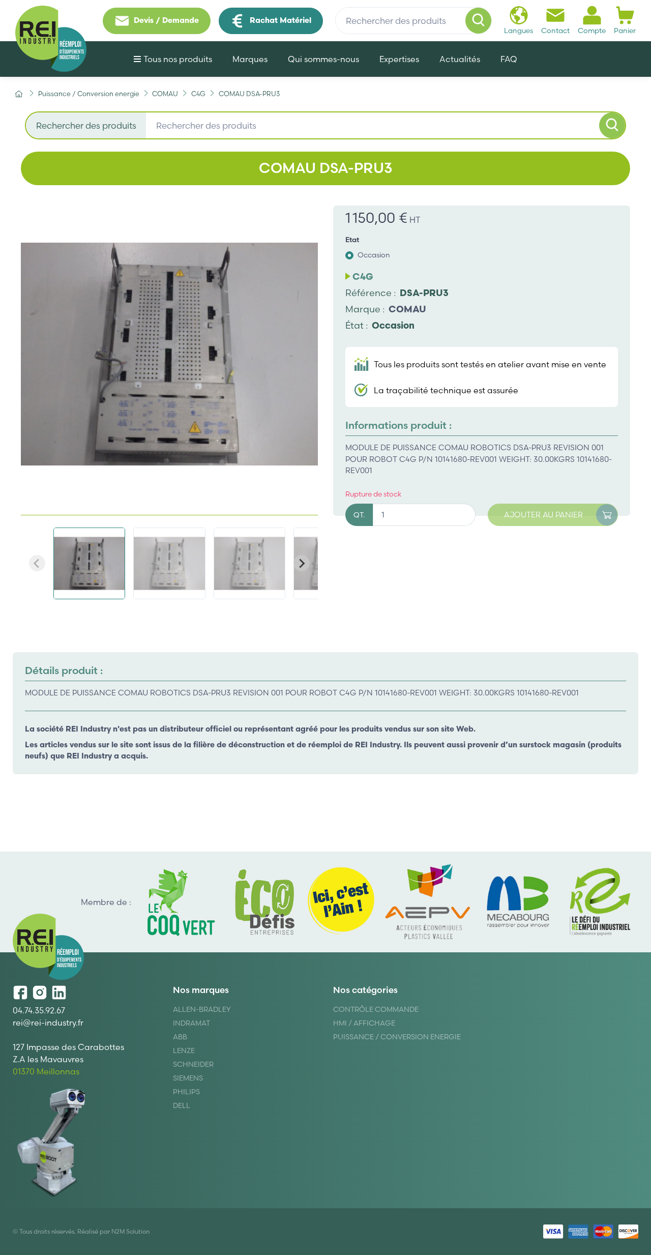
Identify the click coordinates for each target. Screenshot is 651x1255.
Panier (625, 30)
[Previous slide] (37, 563)
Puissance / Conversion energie (397, 1036)
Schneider (193, 1064)
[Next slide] (301, 563)
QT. (359, 514)
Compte (592, 30)
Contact (555, 30)
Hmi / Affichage (364, 1023)
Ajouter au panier (543, 514)
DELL (181, 1105)
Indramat (191, 1023)
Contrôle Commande (376, 1009)
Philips (186, 1091)
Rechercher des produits (86, 125)
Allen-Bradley (202, 1009)
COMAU (407, 309)
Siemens (188, 1078)
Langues (518, 30)
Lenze (184, 1050)
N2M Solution (130, 1231)
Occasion (374, 254)
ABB (180, 1036)
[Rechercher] (478, 21)
